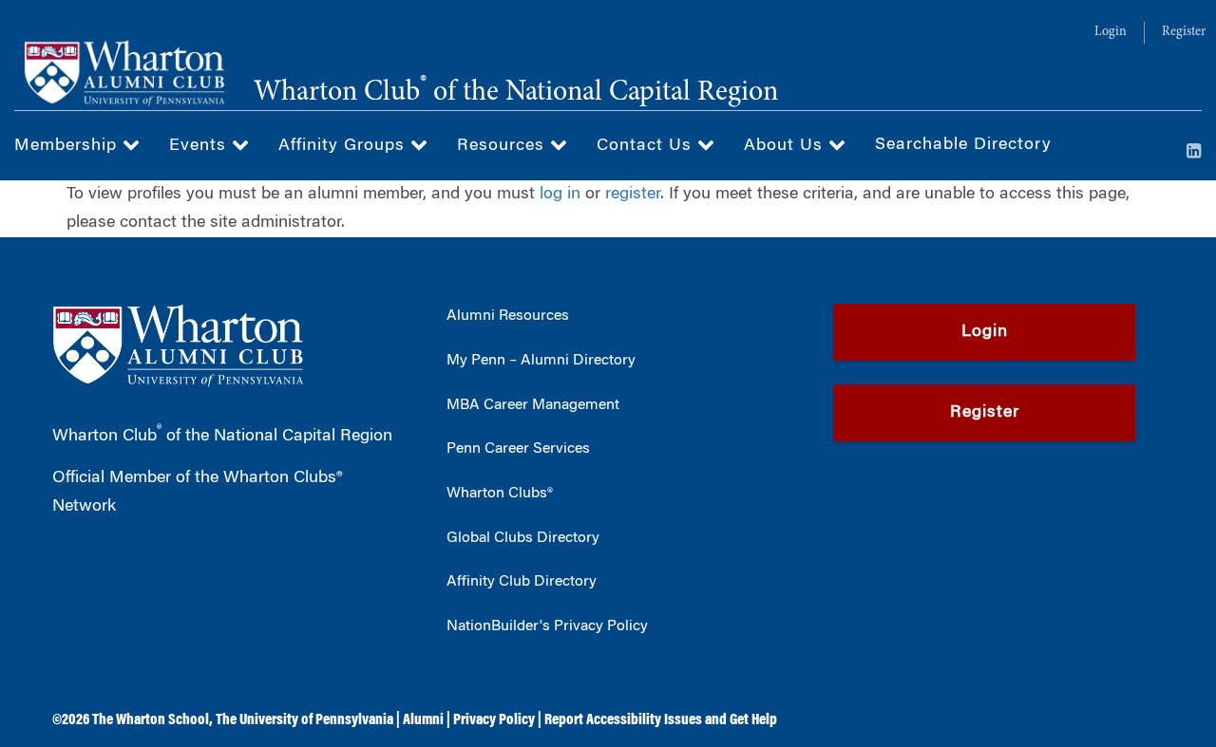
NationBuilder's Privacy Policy (547, 626)
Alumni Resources (507, 316)
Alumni (423, 720)
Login (1110, 32)
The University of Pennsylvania (304, 720)
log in (560, 194)
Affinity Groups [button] (344, 146)
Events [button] (200, 146)
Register (1184, 32)
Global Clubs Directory (522, 538)
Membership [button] (68, 146)
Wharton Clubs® (499, 493)
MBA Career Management (532, 405)
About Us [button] (786, 146)
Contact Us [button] (647, 146)
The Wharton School (150, 720)
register (632, 194)
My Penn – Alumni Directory (541, 360)
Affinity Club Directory (521, 581)
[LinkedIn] (1194, 152)
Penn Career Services (518, 449)
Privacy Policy (494, 720)
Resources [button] (503, 146)
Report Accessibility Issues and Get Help (660, 720)
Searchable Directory (963, 145)
